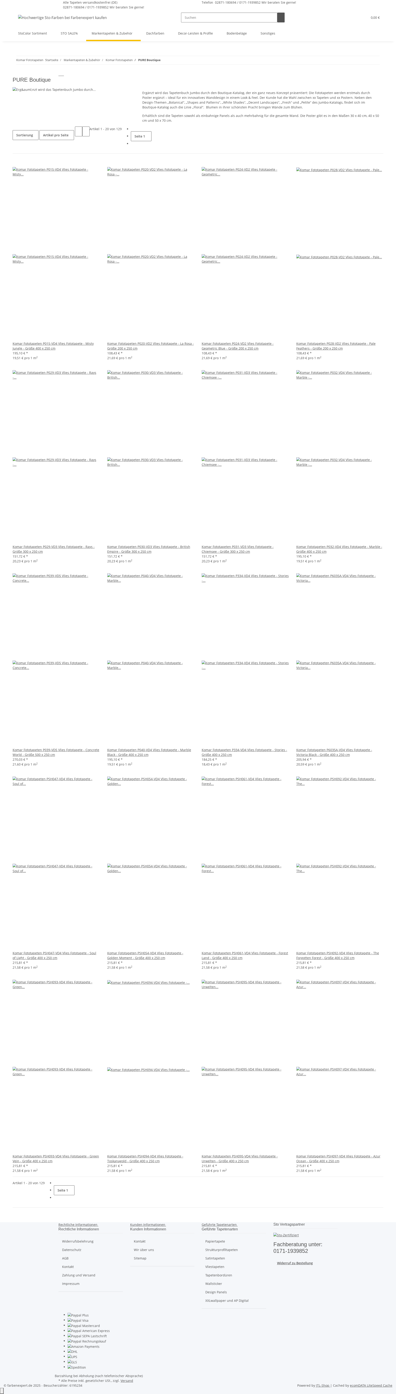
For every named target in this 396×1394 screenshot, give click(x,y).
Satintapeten (215, 1258)
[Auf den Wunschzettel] (23, 162)
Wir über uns (144, 1250)
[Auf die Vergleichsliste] (16, 162)
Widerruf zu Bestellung (295, 1263)
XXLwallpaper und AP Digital (227, 1300)
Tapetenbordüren (218, 1275)
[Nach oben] (2, 1391)
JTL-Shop (323, 1385)
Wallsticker (213, 1283)
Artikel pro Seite (56, 135)
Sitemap (140, 1258)
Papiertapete (215, 1241)
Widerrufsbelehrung (78, 1241)
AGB (65, 1258)
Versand (127, 1380)
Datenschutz (71, 1250)
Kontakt (68, 1267)
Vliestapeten (214, 1267)
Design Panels (216, 1292)
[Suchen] (281, 17)
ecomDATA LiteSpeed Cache (371, 1385)
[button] (355, 17)
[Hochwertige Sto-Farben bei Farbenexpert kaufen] (62, 17)
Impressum (71, 1283)
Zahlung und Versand (78, 1275)
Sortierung (24, 135)
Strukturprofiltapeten (221, 1250)
